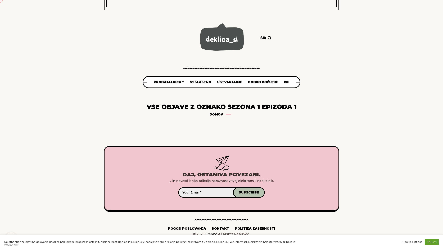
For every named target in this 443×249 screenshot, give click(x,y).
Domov (216, 114)
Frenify (210, 234)
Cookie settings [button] (412, 241)
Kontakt (220, 228)
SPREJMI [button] (432, 242)
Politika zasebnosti (255, 228)
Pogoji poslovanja (187, 228)
